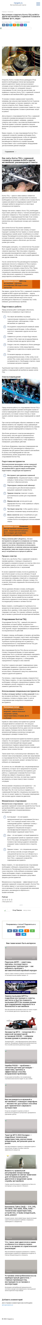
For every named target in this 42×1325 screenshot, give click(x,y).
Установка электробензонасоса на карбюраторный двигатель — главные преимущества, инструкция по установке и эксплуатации (20, 1280)
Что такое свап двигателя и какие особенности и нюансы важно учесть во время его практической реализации (21, 1245)
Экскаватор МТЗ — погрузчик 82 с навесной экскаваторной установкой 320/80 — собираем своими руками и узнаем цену (20, 1035)
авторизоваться (7, 1305)
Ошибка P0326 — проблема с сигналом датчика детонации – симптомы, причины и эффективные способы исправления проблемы (19, 1069)
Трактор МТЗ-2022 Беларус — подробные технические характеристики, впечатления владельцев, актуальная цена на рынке (20, 1139)
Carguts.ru (18, 3)
